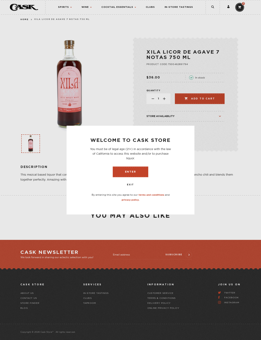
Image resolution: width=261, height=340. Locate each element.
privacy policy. (131, 200)
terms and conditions (151, 195)
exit (130, 185)
